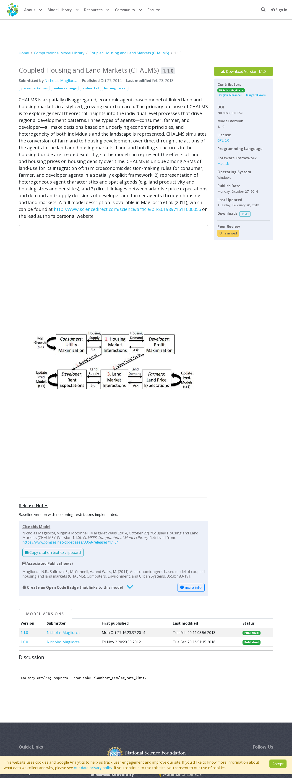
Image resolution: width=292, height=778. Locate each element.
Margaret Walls (256, 95)
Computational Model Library (59, 52)
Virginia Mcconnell (230, 95)
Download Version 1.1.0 (245, 71)
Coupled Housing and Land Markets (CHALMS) (129, 52)
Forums (154, 9)
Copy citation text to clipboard (55, 552)
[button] (113, 361)
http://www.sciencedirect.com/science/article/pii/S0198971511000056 (127, 209)
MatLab (223, 163)
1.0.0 (24, 641)
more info (193, 587)
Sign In (281, 9)
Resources (93, 9)
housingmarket (115, 88)
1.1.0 (24, 632)
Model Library (60, 9)
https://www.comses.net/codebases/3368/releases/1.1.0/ (70, 542)
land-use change (64, 88)
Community (125, 9)
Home (24, 52)
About (29, 9)
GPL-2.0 (223, 140)
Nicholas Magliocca (60, 80)
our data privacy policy (93, 767)
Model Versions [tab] (45, 613)
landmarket (90, 88)
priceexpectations (34, 88)
